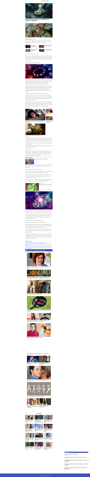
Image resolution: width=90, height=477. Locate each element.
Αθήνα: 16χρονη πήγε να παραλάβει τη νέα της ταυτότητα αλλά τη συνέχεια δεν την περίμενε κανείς (38, 244)
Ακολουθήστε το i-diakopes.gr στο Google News (36, 250)
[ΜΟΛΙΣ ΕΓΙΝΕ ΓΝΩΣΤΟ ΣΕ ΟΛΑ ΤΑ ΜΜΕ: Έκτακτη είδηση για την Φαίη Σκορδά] (39, 426)
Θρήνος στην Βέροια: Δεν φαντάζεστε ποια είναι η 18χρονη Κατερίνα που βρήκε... (29, 430)
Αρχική (40, 474)
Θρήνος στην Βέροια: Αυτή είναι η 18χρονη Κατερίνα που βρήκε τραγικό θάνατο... (29, 439)
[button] (38, 10)
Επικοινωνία (49, 474)
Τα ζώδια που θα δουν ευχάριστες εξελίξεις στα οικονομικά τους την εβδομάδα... (39, 421)
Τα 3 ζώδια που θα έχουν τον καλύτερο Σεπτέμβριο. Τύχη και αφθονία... (48, 421)
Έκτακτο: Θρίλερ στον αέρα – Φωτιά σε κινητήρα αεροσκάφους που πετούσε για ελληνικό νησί (76, 464)
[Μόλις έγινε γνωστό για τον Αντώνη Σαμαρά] (29, 161)
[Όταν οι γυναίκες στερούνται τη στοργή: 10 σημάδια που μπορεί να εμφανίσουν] (48, 444)
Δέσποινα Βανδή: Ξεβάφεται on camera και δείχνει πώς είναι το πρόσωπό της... (39, 439)
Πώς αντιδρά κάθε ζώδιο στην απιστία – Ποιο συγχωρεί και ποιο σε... (29, 421)
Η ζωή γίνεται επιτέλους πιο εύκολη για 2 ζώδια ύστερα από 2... (48, 439)
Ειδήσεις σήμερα (28, 241)
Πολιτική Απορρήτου (44, 474)
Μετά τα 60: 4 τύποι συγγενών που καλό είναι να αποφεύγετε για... (29, 448)
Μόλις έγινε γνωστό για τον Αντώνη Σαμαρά (71, 454)
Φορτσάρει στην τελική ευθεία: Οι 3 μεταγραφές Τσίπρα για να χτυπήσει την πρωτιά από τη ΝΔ (76, 468)
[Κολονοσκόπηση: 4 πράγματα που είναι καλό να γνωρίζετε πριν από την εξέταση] (39, 444)
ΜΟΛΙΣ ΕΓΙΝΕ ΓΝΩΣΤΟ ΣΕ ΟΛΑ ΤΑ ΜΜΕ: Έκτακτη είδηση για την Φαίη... (39, 430)
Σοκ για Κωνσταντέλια (28, 248)
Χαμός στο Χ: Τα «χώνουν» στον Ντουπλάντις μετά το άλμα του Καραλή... (48, 430)
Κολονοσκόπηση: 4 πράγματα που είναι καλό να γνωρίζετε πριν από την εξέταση (38, 448)
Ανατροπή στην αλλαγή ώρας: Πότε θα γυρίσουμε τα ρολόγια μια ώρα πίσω (35, 242)
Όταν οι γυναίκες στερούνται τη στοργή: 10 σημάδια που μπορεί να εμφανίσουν (48, 448)
